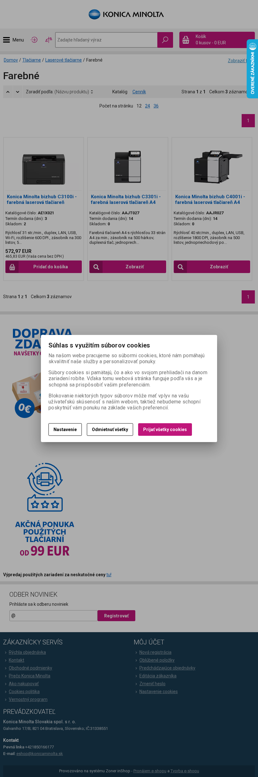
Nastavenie (65, 429)
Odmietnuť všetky (110, 429)
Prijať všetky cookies (165, 429)
